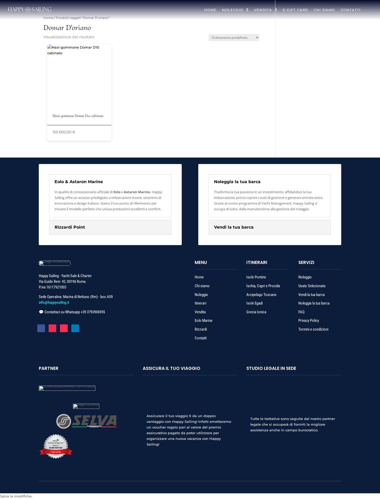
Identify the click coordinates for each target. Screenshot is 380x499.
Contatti (201, 338)
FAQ (301, 312)
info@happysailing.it (54, 302)
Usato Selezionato (312, 286)
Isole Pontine (256, 277)
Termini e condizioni (313, 329)
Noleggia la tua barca (314, 303)
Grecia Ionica (256, 312)
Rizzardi (201, 329)
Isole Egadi (254, 303)
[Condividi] (363, 5)
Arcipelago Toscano (261, 294)
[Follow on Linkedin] (75, 328)
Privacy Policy (308, 320)
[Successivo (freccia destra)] (371, 249)
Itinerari (201, 303)
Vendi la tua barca (311, 294)
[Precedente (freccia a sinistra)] (9, 249)
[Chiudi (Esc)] (374, 5)
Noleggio (201, 294)
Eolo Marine (203, 320)
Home (48, 18)
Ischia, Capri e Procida (263, 286)
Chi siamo (202, 286)
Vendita (200, 312)
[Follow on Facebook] (41, 328)
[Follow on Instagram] (52, 328)
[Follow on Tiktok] (64, 328)
